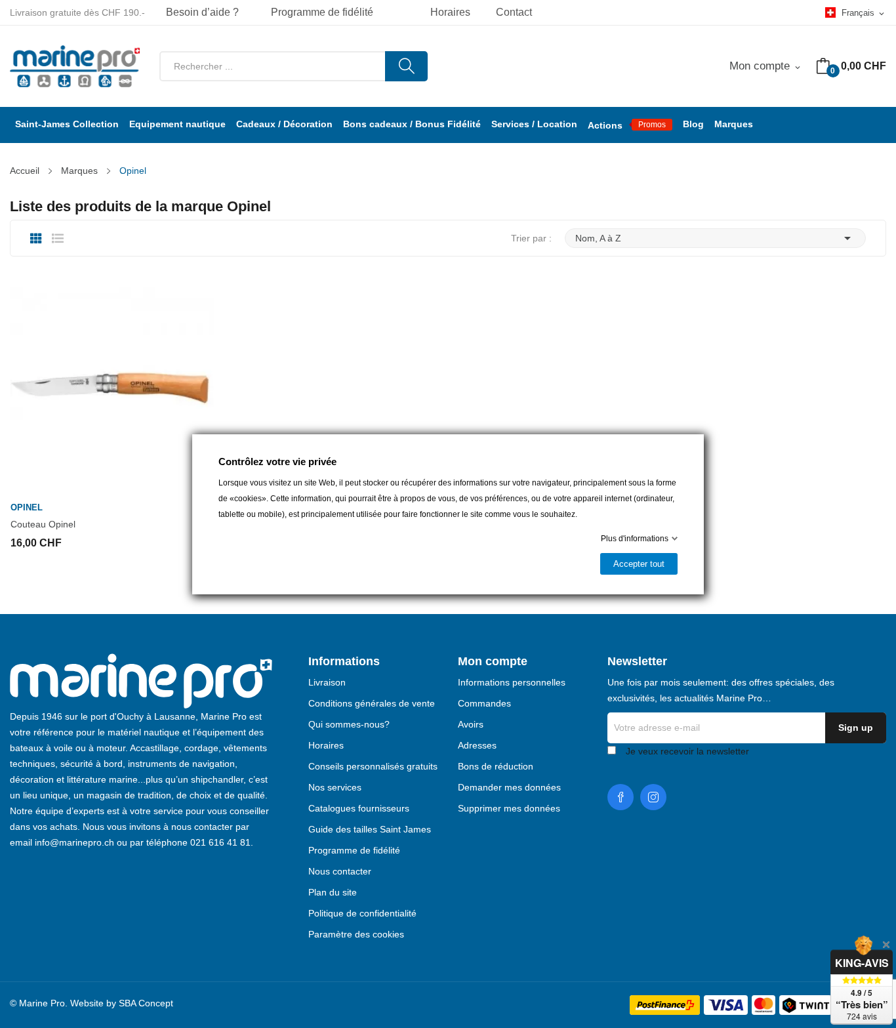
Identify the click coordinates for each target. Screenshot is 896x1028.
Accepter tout (638, 564)
